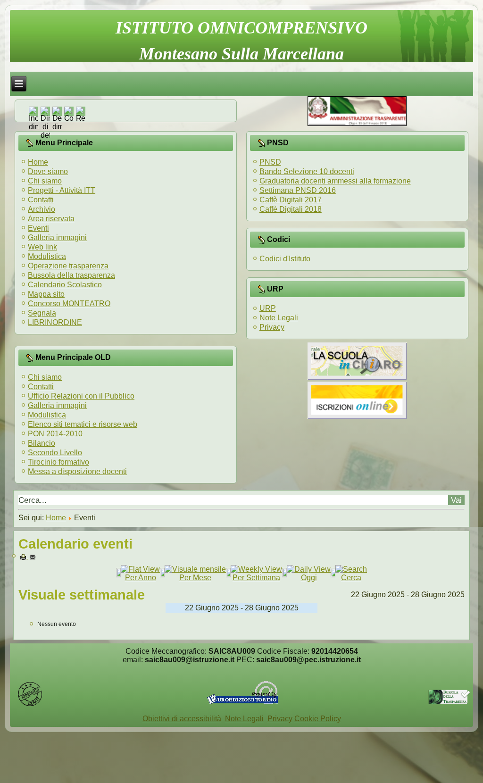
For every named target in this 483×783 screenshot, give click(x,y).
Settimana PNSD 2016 (297, 190)
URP (267, 308)
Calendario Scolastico (65, 285)
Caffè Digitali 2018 (290, 209)
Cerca (351, 578)
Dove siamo (48, 171)
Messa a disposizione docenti (77, 471)
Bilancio (41, 443)
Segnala (42, 313)
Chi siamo (45, 181)
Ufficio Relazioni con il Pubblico (81, 396)
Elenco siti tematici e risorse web (82, 424)
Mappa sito (46, 294)
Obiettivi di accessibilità (181, 719)
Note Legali (278, 318)
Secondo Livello (55, 453)
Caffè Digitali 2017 (290, 200)
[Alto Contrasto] (69, 118)
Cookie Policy (317, 719)
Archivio (41, 209)
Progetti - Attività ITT (61, 190)
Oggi (309, 578)
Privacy (271, 327)
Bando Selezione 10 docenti (306, 171)
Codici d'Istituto (284, 259)
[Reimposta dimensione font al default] (45, 135)
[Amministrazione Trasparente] (357, 123)
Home (38, 162)
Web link (42, 247)
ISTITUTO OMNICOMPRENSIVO (241, 27)
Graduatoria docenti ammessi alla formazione (335, 181)
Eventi (38, 228)
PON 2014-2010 (55, 434)
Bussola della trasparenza (71, 275)
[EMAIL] (32, 556)
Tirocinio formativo (58, 462)
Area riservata (51, 219)
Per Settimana (256, 578)
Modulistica (47, 256)
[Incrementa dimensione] (33, 127)
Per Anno (140, 578)
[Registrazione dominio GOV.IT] (30, 704)
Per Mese (195, 578)
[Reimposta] (80, 118)
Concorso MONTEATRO (69, 304)
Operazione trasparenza (68, 266)
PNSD (270, 162)
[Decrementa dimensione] (57, 127)
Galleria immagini (57, 237)
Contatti (41, 200)
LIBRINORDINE (55, 322)
